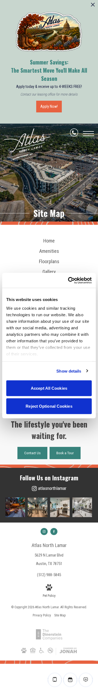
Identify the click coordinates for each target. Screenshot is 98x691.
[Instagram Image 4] (82, 507)
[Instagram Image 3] (60, 507)
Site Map (60, 615)
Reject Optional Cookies (49, 406)
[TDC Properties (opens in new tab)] (49, 639)
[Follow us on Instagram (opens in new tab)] (44, 531)
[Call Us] (74, 133)
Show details (68, 370)
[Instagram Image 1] (15, 507)
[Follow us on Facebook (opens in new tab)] (53, 531)
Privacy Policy (42, 615)
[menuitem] (49, 241)
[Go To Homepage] (27, 141)
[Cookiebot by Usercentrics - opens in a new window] (69, 280)
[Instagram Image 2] (37, 507)
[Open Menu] (88, 133)
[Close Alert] (93, 6)
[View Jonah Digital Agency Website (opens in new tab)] (68, 651)
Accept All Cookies (49, 388)
